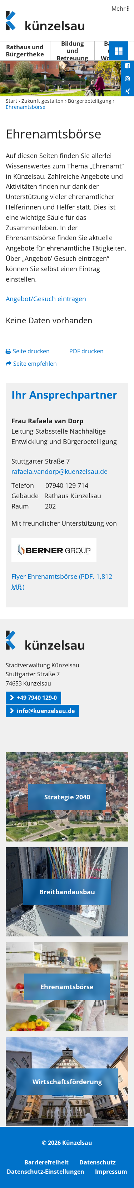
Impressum (111, 1172)
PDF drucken (86, 351)
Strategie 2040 (67, 797)
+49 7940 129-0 (37, 698)
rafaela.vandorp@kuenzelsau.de (59, 471)
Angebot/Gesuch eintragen (46, 298)
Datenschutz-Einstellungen (45, 1172)
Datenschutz (97, 1162)
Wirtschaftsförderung (67, 1081)
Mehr (119, 8)
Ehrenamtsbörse (67, 986)
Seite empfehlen (35, 364)
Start (11, 100)
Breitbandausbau (67, 892)
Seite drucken (31, 351)
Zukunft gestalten (42, 100)
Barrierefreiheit (46, 1162)
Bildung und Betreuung (72, 50)
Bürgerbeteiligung (89, 100)
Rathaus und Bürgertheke (25, 50)
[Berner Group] (67, 550)
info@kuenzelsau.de (46, 711)
